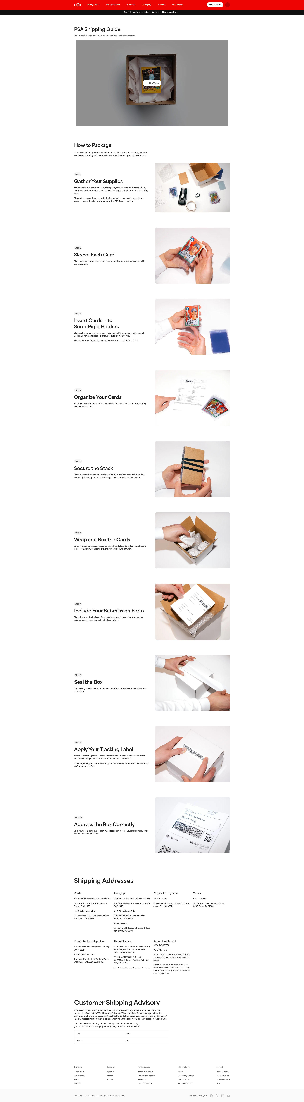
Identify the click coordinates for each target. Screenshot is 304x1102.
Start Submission (215, 5)
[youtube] (228, 1095)
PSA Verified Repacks (146, 1076)
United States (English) (198, 1096)
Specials (110, 1072)
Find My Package (223, 1079)
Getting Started (93, 5)
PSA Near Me (177, 5)
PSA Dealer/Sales (145, 1083)
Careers (77, 1083)
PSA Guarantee (184, 1079)
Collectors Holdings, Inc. (100, 1096)
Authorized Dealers (145, 1072)
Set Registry (146, 5)
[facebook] (211, 1095)
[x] (217, 1095)
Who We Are (79, 1072)
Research (162, 5)
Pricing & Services (113, 5)
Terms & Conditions (185, 1083)
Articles (110, 1079)
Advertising (142, 1079)
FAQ (218, 1083)
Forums (110, 1076)
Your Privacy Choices (186, 1076)
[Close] (301, 12)
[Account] (227, 4)
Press (76, 1079)
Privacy (180, 1072)
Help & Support (222, 1072)
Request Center (222, 1076)
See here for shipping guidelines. (164, 12)
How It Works (79, 1076)
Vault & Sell (131, 5)
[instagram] (222, 1095)
